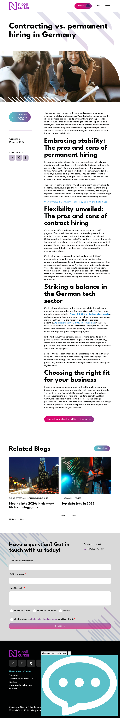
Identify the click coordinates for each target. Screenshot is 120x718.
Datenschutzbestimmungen (44, 619)
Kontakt (80, 6)
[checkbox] (11, 619)
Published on (15, 139)
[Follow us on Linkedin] (13, 663)
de (98, 6)
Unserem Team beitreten (21, 679)
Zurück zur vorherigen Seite (21, 117)
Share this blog (16, 153)
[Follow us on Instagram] (22, 663)
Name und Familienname (22, 561)
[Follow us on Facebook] (31, 663)
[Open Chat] (79, 685)
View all (100, 448)
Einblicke (13, 682)
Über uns (13, 676)
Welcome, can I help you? (54, 653)
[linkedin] (12, 158)
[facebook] (26, 158)
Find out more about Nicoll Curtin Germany (68, 419)
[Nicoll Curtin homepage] (19, 6)
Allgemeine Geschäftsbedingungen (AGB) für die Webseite (37, 707)
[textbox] (60, 567)
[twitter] (19, 158)
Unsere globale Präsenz (20, 685)
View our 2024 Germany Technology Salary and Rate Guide (76, 202)
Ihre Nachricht (17, 588)
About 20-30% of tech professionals (89, 314)
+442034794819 (95, 549)
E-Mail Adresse (17, 574)
